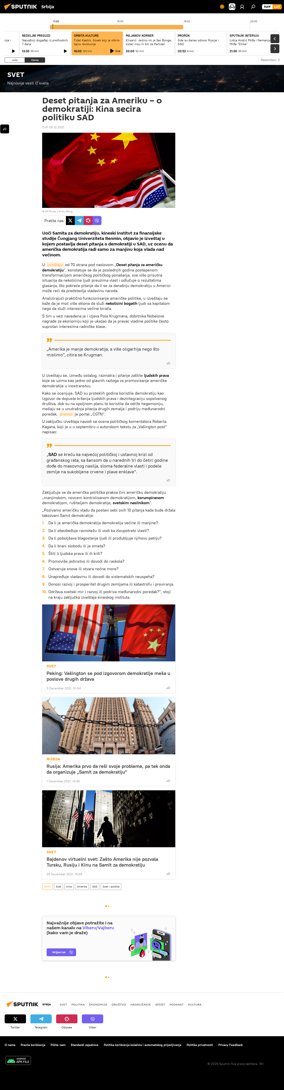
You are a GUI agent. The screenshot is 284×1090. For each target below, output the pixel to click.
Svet (58, 886)
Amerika (82, 886)
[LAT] (277, 7)
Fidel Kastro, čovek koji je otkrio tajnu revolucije (97, 42)
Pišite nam (58, 1045)
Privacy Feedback (230, 1045)
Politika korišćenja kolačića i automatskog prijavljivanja (142, 1045)
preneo (67, 414)
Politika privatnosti (200, 1045)
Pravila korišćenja (33, 1045)
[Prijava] (242, 6)
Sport (160, 1004)
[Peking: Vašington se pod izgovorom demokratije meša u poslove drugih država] (108, 632)
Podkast (176, 1004)
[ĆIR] (267, 7)
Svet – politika (111, 886)
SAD (94, 886)
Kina (69, 886)
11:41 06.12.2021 (53, 127)
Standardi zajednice (85, 1045)
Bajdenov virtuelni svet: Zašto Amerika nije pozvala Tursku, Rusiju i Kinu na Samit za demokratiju (102, 862)
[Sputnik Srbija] (21, 10)
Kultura (194, 1004)
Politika (78, 1004)
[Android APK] (18, 1061)
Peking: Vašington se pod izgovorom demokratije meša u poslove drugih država (108, 676)
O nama (10, 1045)
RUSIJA (53, 759)
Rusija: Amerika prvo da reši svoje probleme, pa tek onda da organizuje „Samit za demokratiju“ (108, 769)
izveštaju (55, 264)
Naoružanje (140, 1004)
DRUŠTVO (119, 1004)
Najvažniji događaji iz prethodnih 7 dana (45, 42)
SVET (51, 666)
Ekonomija (98, 1004)
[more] (168, 363)
